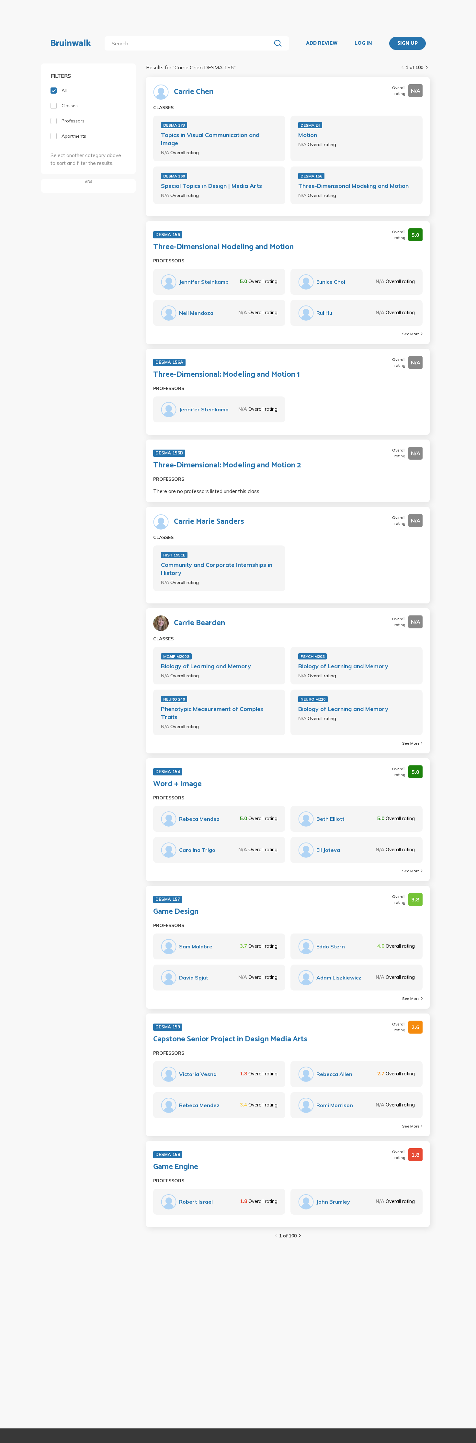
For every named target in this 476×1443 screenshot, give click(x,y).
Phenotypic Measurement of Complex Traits (212, 713)
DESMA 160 (174, 176)
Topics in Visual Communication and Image (210, 139)
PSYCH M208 (312, 656)
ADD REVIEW (321, 43)
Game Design (175, 912)
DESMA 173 (174, 125)
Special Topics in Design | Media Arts (211, 185)
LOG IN (363, 43)
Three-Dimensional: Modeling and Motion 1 (226, 375)
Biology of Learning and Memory (206, 666)
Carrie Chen (193, 92)
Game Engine (175, 1167)
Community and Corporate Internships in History (216, 569)
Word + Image (177, 784)
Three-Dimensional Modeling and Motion (353, 185)
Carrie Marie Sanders (209, 522)
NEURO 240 (174, 699)
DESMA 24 (310, 125)
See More (411, 333)
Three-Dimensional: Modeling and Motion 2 (227, 465)
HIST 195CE (174, 555)
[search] (189, 43)
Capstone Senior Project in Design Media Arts (230, 1039)
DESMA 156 (311, 176)
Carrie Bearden (199, 623)
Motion (307, 135)
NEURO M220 (312, 699)
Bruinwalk (70, 43)
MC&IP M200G (176, 656)
